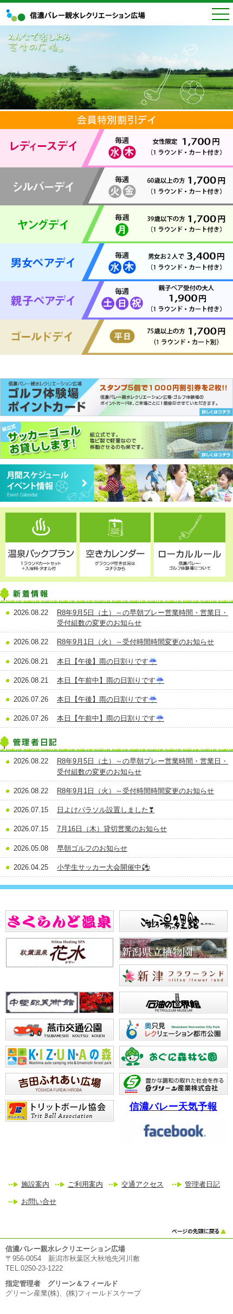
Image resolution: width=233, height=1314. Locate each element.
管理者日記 (202, 1184)
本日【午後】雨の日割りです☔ (107, 661)
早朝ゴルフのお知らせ (92, 848)
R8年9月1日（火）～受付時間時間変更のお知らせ (135, 642)
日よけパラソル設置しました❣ (105, 810)
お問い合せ (38, 1202)
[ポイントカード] (116, 413)
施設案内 (35, 1184)
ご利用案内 (85, 1184)
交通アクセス (142, 1184)
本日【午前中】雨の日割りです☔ (110, 680)
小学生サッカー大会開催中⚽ (103, 867)
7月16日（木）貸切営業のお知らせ (112, 829)
